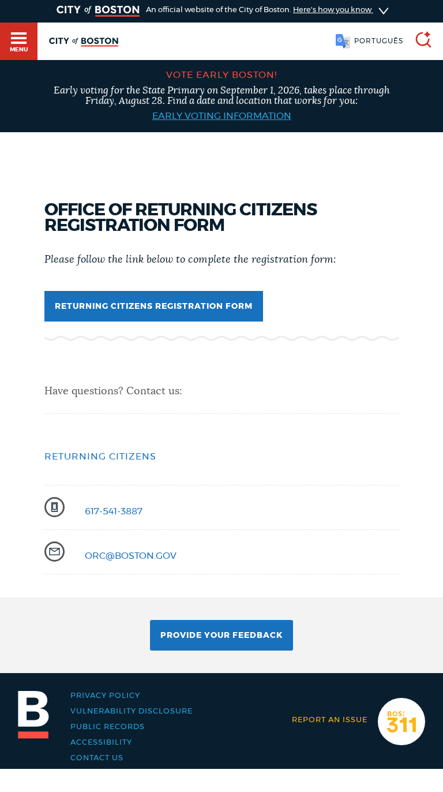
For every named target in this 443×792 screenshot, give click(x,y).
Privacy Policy (105, 696)
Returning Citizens (100, 456)
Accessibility (101, 742)
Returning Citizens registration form (154, 306)
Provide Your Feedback (221, 636)
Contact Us (96, 758)
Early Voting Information (221, 116)
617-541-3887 (113, 511)
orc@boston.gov (131, 556)
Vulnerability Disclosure (131, 711)
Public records (107, 727)
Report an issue (329, 720)
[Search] (419, 41)
